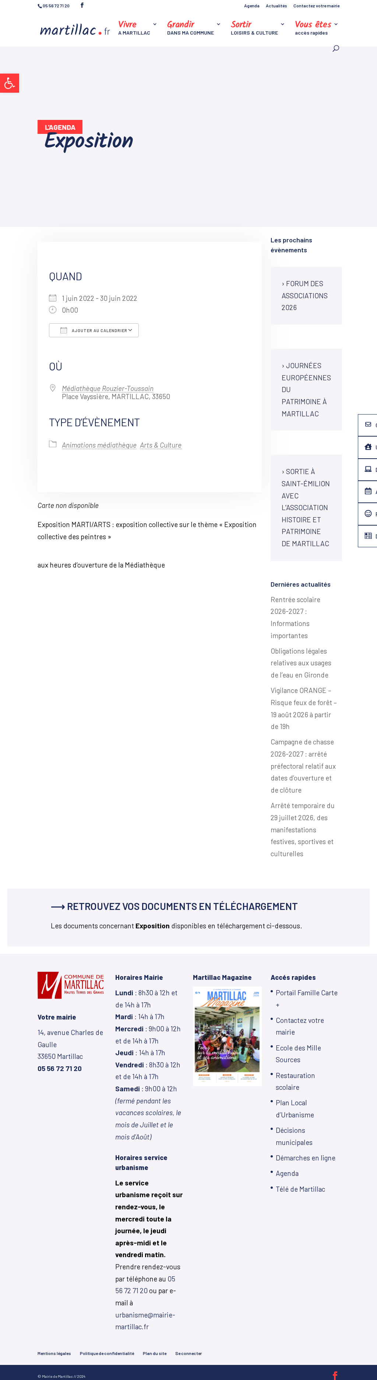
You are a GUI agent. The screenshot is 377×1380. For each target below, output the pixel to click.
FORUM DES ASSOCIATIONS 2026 (305, 295)
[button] (9, 83)
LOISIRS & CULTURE (254, 28)
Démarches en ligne (305, 1157)
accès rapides (313, 28)
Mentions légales (54, 1353)
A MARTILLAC (134, 28)
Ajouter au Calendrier (99, 330)
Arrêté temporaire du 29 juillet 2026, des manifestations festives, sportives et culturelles (303, 829)
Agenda (252, 5)
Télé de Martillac (300, 1189)
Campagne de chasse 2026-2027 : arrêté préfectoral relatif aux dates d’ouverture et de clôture (303, 765)
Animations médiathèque (99, 445)
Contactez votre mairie (316, 5)
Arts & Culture (161, 445)
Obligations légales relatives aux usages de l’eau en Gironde (301, 663)
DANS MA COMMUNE (190, 28)
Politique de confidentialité (107, 1353)
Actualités (276, 5)
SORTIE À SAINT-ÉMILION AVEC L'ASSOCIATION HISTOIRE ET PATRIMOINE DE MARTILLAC (306, 507)
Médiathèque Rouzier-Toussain (108, 388)
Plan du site (154, 1353)
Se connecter (188, 1353)
